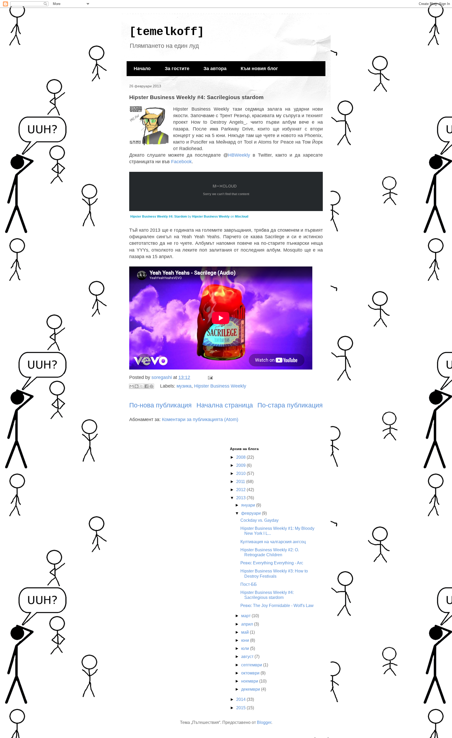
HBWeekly (239, 155)
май (245, 632)
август (248, 656)
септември (252, 665)
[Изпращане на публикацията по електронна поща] (209, 377)
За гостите (177, 68)
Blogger (264, 722)
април (247, 624)
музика (184, 386)
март (246, 616)
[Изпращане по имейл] (131, 386)
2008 (241, 457)
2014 (241, 699)
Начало (142, 68)
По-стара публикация (290, 405)
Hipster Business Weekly (211, 216)
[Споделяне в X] (141, 386)
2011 (241, 481)
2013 (241, 498)
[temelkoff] (166, 31)
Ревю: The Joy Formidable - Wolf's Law (277, 605)
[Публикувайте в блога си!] (136, 386)
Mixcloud (241, 216)
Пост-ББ (248, 584)
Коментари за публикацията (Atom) (200, 419)
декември (251, 689)
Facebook (181, 161)
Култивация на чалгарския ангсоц (273, 542)
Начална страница (224, 405)
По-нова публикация (160, 405)
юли (245, 648)
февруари (251, 513)
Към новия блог (259, 68)
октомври (251, 673)
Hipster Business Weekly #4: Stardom (158, 216)
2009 (241, 465)
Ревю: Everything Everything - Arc (271, 563)
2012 (241, 489)
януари (248, 505)
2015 (241, 708)
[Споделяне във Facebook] (146, 386)
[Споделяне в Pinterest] (151, 386)
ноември (250, 681)
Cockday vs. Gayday (259, 520)
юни (245, 640)
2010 (241, 473)
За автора (215, 68)
